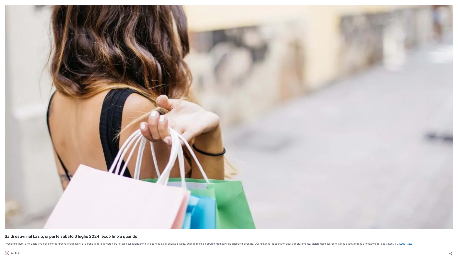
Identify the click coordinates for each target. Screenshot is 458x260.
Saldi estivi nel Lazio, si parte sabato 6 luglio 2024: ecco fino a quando (71, 236)
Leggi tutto (405, 243)
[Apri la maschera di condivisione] (450, 252)
